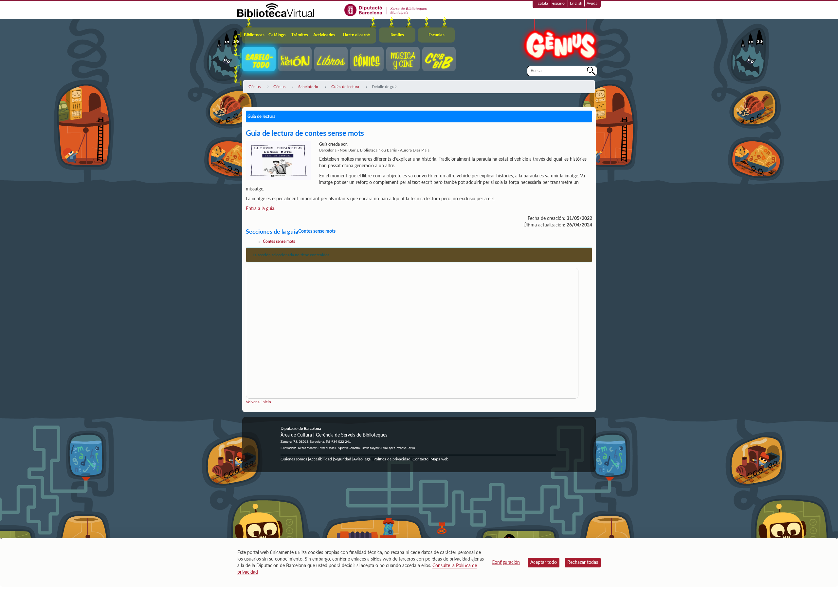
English (576, 3)
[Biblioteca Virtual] (275, 9)
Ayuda (592, 3)
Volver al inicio (258, 402)
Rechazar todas (582, 562)
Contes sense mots (279, 241)
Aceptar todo (543, 562)
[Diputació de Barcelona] (385, 9)
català (543, 3)
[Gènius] (560, 42)
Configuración (506, 562)
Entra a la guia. (260, 208)
